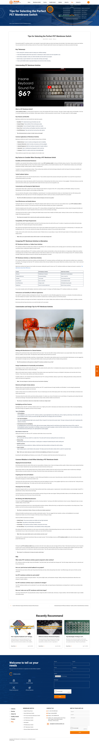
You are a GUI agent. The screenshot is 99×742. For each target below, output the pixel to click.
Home (29, 2)
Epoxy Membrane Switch (29, 713)
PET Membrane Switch (28, 727)
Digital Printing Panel (28, 711)
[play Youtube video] (49, 87)
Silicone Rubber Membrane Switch (31, 729)
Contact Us (78, 2)
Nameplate (26, 722)
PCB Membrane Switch (28, 724)
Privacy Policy (11, 740)
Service (45, 2)
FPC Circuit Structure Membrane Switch (32, 715)
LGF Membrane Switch (28, 720)
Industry (60, 2)
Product (13, 719)
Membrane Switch (37, 2)
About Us (66, 2)
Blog (72, 2)
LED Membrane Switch (28, 718)
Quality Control (52, 2)
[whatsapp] (97, 371)
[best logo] (15, 2)
